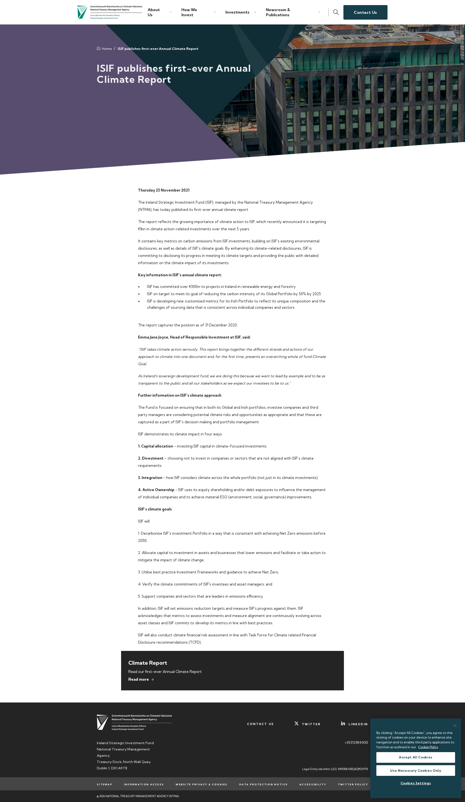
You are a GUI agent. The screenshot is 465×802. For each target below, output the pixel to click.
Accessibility (312, 784)
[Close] (455, 725)
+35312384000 (356, 742)
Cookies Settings (416, 783)
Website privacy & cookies (202, 784)
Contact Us (365, 12)
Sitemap (104, 784)
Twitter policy (353, 784)
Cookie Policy (428, 747)
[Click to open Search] (336, 12)
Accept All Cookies (416, 757)
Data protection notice (263, 784)
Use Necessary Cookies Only (415, 770)
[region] (415, 758)
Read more (138, 679)
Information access (144, 784)
